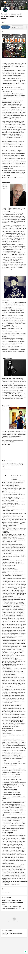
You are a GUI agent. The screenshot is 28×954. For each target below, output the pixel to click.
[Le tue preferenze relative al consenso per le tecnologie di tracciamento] (25, 951)
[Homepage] (5, 2)
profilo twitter (6, 444)
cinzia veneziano (6, 468)
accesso (12, 933)
